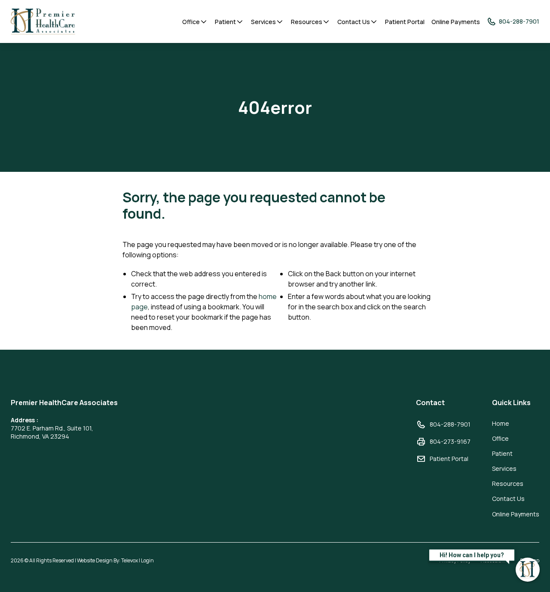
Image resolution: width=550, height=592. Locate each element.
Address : (24, 420)
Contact (430, 402)
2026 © (82, 560)
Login (147, 560)
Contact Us (353, 22)
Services (263, 22)
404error (275, 107)
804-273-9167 (450, 441)
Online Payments (455, 22)
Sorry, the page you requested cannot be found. (253, 205)
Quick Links (511, 402)
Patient (225, 22)
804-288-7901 (450, 424)
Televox (129, 560)
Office (191, 22)
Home (500, 423)
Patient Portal (405, 22)
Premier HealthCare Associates (64, 402)
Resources (306, 22)
